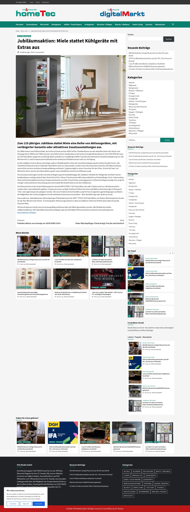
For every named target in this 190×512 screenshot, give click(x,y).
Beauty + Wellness (122, 24)
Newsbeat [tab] (147, 337)
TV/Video (132, 123)
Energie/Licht (134, 96)
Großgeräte (89, 24)
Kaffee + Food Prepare (73, 24)
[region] (26, 497)
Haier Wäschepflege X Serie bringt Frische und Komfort (99, 221)
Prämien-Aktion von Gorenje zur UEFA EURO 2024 (38, 221)
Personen (19, 24)
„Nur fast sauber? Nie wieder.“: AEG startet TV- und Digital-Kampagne (107, 293)
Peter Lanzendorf (37, 52)
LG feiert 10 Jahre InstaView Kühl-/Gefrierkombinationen (102, 261)
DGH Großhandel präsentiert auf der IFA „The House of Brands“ (150, 156)
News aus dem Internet (138, 107)
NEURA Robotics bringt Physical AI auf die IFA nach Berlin (148, 153)
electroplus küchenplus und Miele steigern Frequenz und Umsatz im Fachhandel (157, 313)
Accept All (38, 504)
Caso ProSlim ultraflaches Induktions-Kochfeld (147, 64)
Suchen (130, 34)
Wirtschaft (44, 24)
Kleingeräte (56, 24)
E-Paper (132, 93)
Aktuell (20, 36)
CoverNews (107, 509)
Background (133, 88)
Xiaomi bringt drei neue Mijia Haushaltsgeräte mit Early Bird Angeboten (32, 293)
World (38, 2)
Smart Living (138, 24)
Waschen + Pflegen (104, 24)
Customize (13, 504)
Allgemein (132, 85)
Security (149, 24)
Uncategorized (134, 125)
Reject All (26, 504)
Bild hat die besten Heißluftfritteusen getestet (147, 66)
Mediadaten (45, 2)
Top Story (103, 287)
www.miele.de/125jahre (26, 212)
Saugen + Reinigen (136, 112)
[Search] (173, 24)
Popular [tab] (138, 337)
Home (32, 2)
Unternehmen (31, 24)
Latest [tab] (131, 337)
